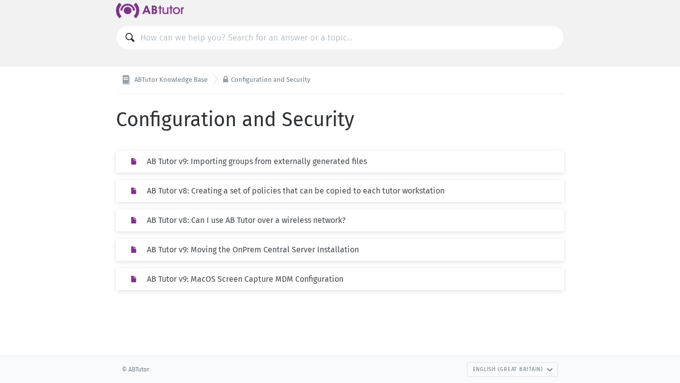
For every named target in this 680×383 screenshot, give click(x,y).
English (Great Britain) (508, 369)
